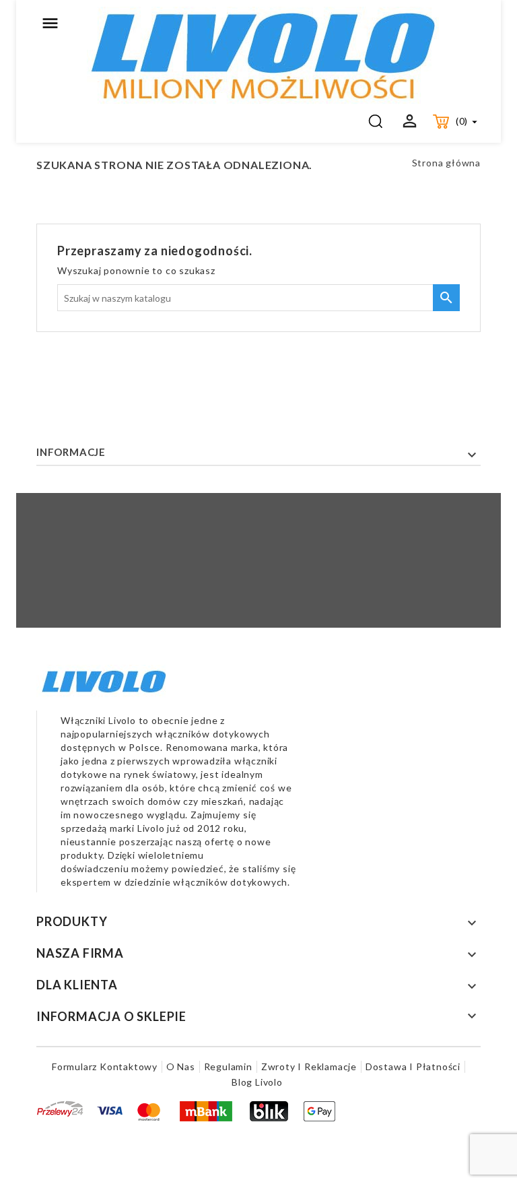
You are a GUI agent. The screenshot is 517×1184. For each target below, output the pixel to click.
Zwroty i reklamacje (309, 1066)
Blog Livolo (257, 1082)
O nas (180, 1066)
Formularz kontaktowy (105, 1066)
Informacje (71, 452)
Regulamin (228, 1066)
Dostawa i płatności (413, 1066)
